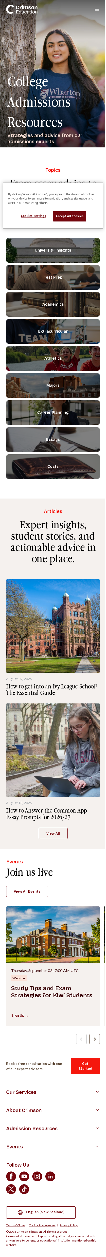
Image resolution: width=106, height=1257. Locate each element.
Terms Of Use (15, 1225)
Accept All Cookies (70, 216)
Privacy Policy (69, 1225)
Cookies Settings (33, 216)
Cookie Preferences (42, 1225)
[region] (53, 206)
